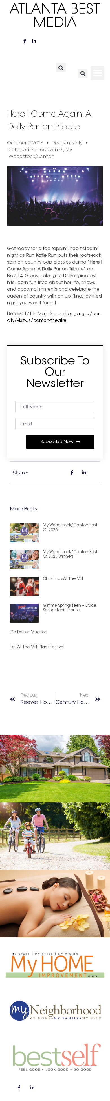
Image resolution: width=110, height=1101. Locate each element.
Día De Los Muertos (28, 632)
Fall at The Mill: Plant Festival (37, 647)
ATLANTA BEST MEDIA (55, 16)
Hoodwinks (49, 149)
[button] (61, 67)
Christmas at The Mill (63, 579)
